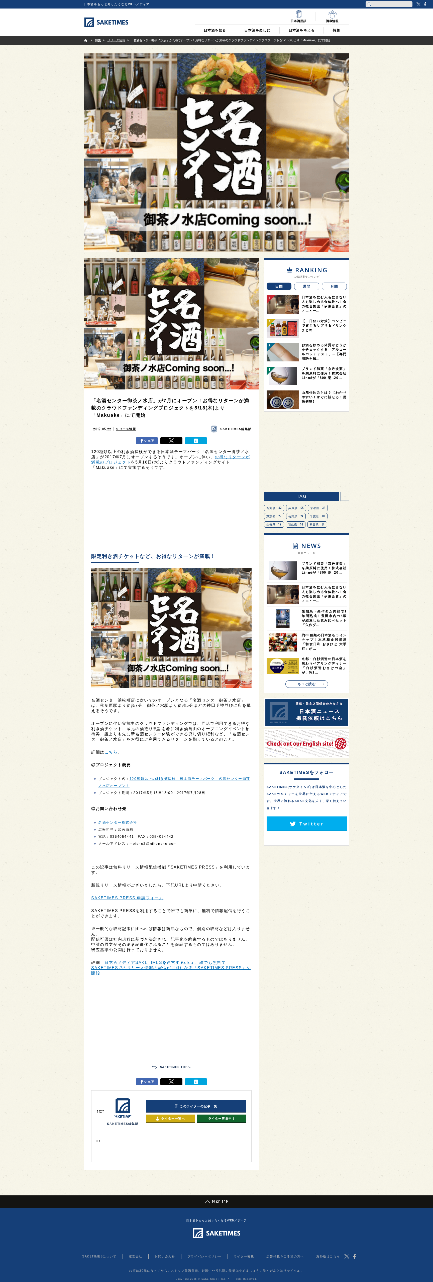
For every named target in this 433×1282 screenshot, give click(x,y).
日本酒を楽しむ (257, 30)
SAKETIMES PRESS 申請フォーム (127, 898)
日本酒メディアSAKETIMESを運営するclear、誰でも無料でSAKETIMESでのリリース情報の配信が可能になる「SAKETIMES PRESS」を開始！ (171, 967)
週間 (307, 286)
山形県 (274, 524)
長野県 (296, 516)
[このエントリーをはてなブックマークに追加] (196, 440)
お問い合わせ (165, 1256)
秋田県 (317, 524)
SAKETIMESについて (99, 1256)
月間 (334, 286)
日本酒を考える (302, 30)
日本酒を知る (215, 30)
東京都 (274, 516)
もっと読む (307, 684)
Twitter (418, 4)
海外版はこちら (328, 1256)
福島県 (295, 524)
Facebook (425, 4)
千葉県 (317, 516)
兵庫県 (296, 508)
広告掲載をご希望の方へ (285, 1256)
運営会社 (135, 1256)
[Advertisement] (171, 513)
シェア (149, 441)
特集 (336, 30)
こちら (111, 752)
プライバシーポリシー (204, 1256)
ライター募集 (244, 1256)
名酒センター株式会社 (117, 822)
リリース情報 (126, 429)
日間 (279, 286)
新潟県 (274, 508)
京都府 (318, 508)
